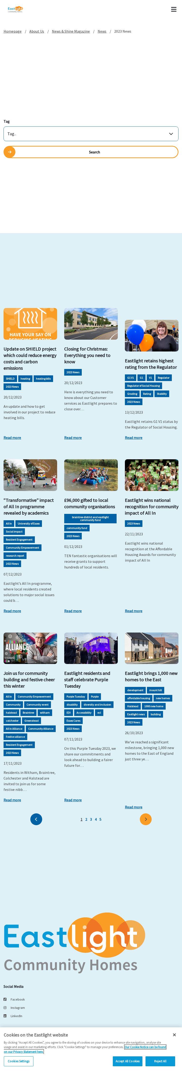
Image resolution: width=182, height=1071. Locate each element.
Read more (12, 437)
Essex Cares (73, 720)
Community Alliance (40, 728)
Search (94, 152)
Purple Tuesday (76, 696)
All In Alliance (14, 728)
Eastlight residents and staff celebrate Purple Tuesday (87, 679)
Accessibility (84, 712)
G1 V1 (130, 377)
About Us (36, 31)
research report (15, 555)
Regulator (163, 377)
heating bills (43, 378)
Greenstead (31, 720)
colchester (12, 720)
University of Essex (29, 523)
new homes (163, 698)
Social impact (14, 531)
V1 (150, 377)
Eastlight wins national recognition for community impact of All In (151, 506)
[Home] (22, 9)
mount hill (155, 690)
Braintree (28, 712)
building (156, 714)
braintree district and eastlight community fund (90, 518)
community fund (77, 528)
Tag (7, 121)
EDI (69, 712)
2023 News (12, 386)
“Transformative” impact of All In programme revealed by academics (29, 506)
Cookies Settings (18, 1061)
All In (9, 523)
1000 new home (153, 706)
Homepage (13, 31)
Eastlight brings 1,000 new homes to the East (151, 676)
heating (25, 378)
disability (72, 704)
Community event (38, 704)
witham (45, 712)
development (135, 690)
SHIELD (10, 378)
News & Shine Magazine (71, 31)
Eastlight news (136, 714)
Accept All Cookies (128, 1061)
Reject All (160, 1061)
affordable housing (138, 698)
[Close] (174, 1035)
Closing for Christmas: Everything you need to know (87, 355)
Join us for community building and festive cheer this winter (29, 679)
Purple (95, 696)
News (102, 31)
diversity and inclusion (97, 704)
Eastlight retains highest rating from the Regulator (151, 364)
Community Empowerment (22, 547)
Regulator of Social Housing (143, 385)
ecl (99, 712)
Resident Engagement (19, 539)
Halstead (132, 706)
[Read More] (30, 324)
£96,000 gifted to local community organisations (89, 503)
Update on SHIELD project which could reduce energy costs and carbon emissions (30, 358)
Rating (147, 393)
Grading (132, 393)
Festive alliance (15, 736)
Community (13, 704)
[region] (91, 1049)
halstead (11, 712)
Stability (162, 393)
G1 (141, 377)
